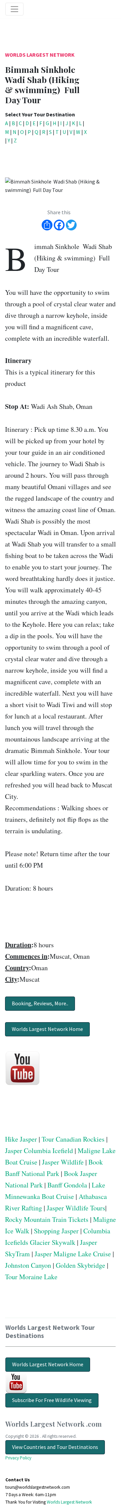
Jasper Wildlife (63, 1162)
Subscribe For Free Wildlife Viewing (52, 1400)
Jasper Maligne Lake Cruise (73, 1253)
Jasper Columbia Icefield (39, 1150)
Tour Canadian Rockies (73, 1139)
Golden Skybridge (80, 1265)
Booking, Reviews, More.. (40, 1003)
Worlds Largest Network (40, 54)
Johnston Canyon (28, 1265)
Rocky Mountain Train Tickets (46, 1219)
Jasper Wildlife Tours (76, 1207)
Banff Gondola (67, 1185)
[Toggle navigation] (14, 9)
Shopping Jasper (56, 1230)
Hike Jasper (21, 1139)
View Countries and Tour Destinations (55, 1447)
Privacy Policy (18, 1458)
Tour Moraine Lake (31, 1276)
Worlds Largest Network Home (47, 1029)
